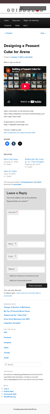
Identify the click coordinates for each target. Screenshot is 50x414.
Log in (6, 388)
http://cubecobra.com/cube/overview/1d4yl (19, 132)
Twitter (17, 25)
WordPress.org (10, 396)
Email (12, 256)
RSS (5, 332)
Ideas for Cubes (10, 171)
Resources (16, 20)
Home (6, 20)
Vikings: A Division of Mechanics (17, 307)
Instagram (7, 342)
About (25, 25)
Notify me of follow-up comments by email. (24, 276)
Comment (12, 212)
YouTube (7, 352)
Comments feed (10, 394)
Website (11, 269)
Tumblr (6, 358)
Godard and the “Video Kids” (15, 315)
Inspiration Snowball (12, 323)
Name (12, 244)
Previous (8, 33)
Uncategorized (26, 182)
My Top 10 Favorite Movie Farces (17, 311)
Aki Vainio (29, 57)
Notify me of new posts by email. (21, 280)
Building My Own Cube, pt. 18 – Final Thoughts (34, 160)
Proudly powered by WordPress (25, 409)
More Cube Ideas (11, 159)
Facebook (7, 25)
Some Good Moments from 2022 (16, 319)
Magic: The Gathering (31, 20)
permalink (17, 184)
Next (43, 33)
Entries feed (8, 391)
